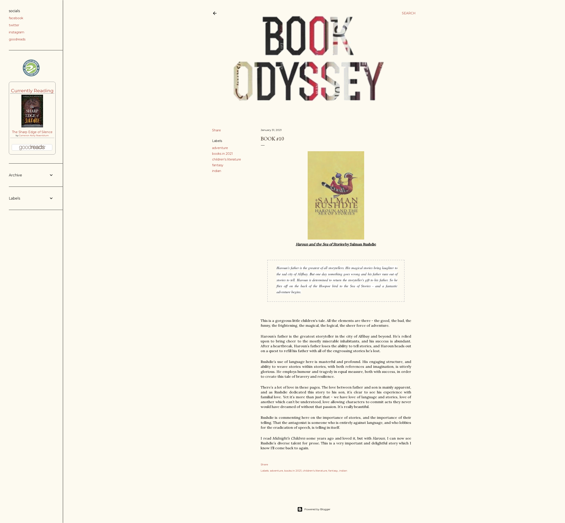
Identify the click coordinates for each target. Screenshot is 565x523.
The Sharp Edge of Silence (32, 132)
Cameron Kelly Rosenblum (34, 135)
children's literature (226, 159)
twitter (14, 25)
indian (216, 171)
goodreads (17, 39)
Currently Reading (32, 90)
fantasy (217, 165)
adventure (220, 148)
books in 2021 (222, 154)
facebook (16, 18)
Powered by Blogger (317, 509)
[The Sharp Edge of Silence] (32, 126)
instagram (16, 32)
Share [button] (216, 130)
